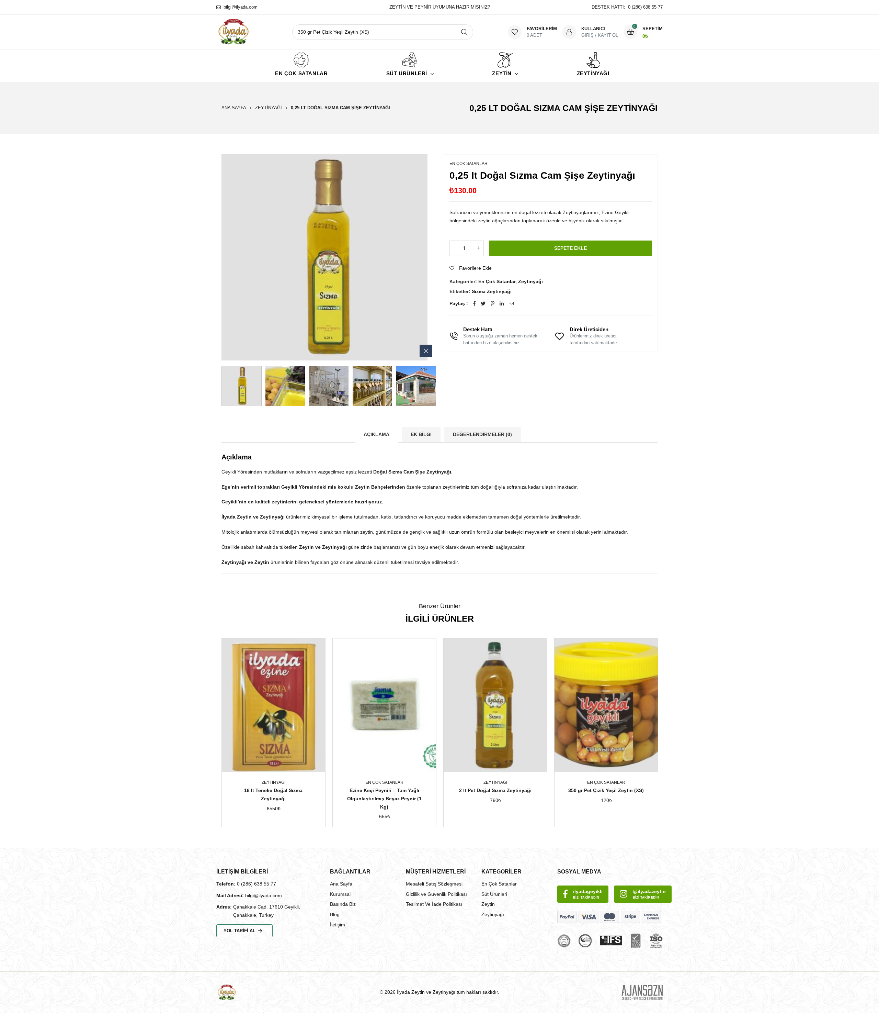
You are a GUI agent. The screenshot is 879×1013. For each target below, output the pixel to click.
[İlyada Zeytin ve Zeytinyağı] (250, 32)
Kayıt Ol (608, 35)
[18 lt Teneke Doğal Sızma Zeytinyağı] (273, 705)
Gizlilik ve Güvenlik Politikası (436, 894)
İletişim (337, 924)
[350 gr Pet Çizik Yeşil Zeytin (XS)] (606, 705)
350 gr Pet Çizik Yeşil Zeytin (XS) (606, 790)
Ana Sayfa (233, 107)
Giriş (587, 35)
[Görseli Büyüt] (426, 351)
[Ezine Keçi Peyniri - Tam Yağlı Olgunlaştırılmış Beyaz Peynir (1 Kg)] (384, 705)
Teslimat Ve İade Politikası (434, 904)
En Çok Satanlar (301, 73)
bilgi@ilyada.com (241, 7)
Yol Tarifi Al (239, 930)
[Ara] (465, 32)
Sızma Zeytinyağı (492, 291)
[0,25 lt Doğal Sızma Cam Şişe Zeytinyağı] (241, 386)
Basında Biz (343, 904)
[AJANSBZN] (642, 992)
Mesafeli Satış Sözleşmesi (434, 884)
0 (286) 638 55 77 (256, 884)
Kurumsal (340, 894)
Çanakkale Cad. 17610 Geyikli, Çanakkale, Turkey (266, 911)
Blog (335, 914)
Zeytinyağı (593, 73)
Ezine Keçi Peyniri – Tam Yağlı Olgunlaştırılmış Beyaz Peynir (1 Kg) (384, 799)
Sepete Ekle (570, 248)
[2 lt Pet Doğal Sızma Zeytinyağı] (495, 705)
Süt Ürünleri (494, 894)
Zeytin (488, 904)
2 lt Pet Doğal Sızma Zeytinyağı (495, 790)
